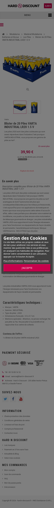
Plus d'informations (13, 260)
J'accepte (27, 267)
